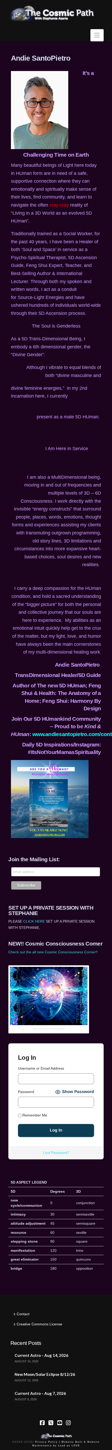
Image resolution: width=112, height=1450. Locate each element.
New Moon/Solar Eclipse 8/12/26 (45, 1374)
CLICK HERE (34, 921)
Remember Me (34, 1115)
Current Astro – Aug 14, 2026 (41, 1355)
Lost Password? (56, 1153)
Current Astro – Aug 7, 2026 (40, 1393)
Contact (23, 1314)
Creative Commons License (39, 1324)
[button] (97, 35)
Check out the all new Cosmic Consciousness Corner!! (53, 952)
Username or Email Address (41, 1068)
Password (26, 1092)
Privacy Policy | (47, 1442)
